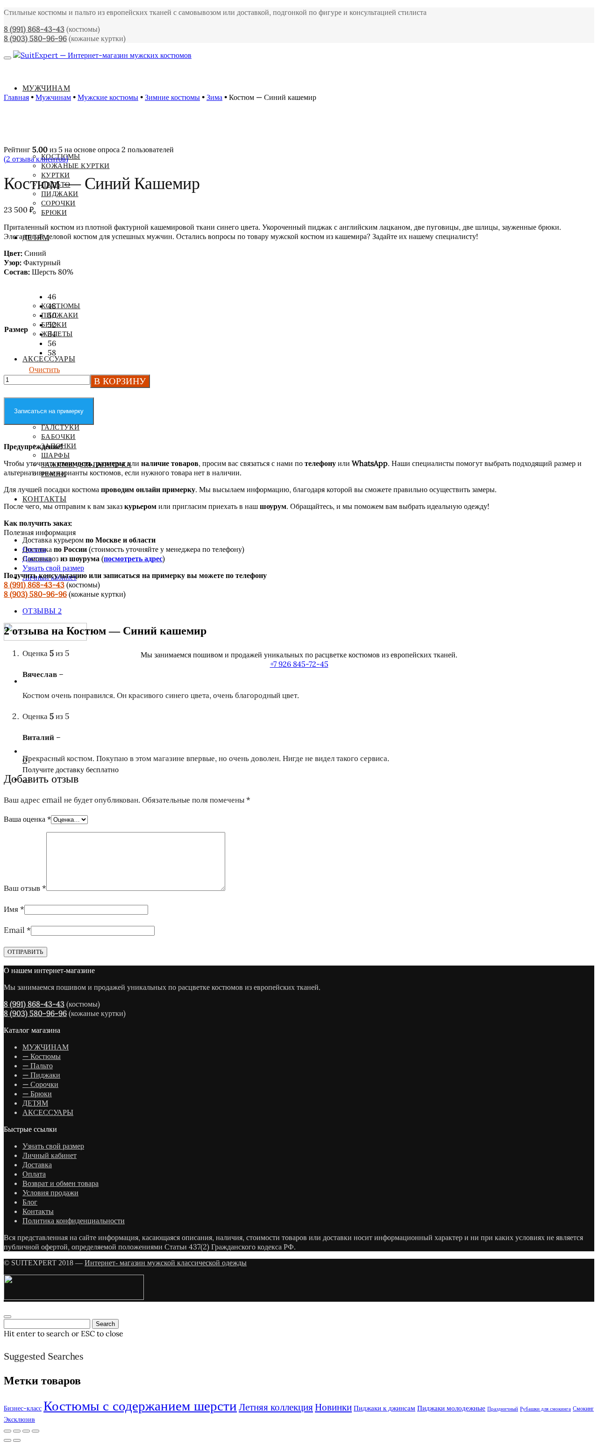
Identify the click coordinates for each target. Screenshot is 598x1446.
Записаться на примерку (49, 411)
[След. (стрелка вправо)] (17, 1440)
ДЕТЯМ (35, 1102)
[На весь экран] (17, 1431)
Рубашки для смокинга (545, 1408)
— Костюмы (41, 1056)
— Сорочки (40, 1084)
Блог (29, 1201)
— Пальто (37, 1065)
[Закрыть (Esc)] (35, 1431)
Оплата (34, 1173)
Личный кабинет (49, 1155)
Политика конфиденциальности (73, 1220)
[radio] (54, 296)
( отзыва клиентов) (36, 158)
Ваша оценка (27, 819)
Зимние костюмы (172, 97)
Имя (14, 909)
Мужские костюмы (108, 97)
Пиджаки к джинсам (384, 1408)
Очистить (44, 369)
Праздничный (502, 1408)
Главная (16, 97)
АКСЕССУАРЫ (47, 1112)
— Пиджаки (41, 1074)
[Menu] (7, 57)
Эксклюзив (19, 1419)
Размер (16, 329)
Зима (214, 97)
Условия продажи (50, 1192)
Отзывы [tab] (42, 611)
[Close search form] (7, 1316)
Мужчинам (53, 97)
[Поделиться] (26, 1431)
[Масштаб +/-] (7, 1431)
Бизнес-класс (23, 1408)
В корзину (120, 381)
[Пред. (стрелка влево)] (7, 1440)
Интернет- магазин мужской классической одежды (166, 1263)
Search (105, 1323)
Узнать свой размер (53, 567)
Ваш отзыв (25, 888)
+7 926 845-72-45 (299, 664)
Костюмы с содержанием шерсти (140, 1405)
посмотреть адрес (133, 558)
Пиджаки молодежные (451, 1408)
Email (17, 930)
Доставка (37, 1164)
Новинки (333, 1407)
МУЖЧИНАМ (45, 1046)
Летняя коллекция (276, 1407)
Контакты (38, 1211)
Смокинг (583, 1408)
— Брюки (37, 1093)
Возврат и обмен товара (60, 1183)
